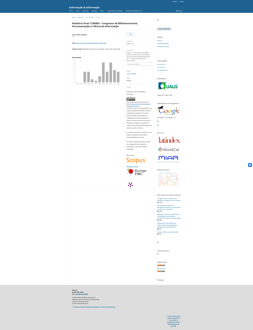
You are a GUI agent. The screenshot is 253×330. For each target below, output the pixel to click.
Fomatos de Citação (134, 64)
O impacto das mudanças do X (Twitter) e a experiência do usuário (169, 199)
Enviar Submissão (164, 29)
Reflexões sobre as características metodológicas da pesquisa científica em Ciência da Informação (169, 216)
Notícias (94, 11)
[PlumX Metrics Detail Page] (130, 185)
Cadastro (174, 1)
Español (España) (162, 43)
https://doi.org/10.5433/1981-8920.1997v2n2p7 (91, 43)
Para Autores (161, 67)
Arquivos (85, 11)
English (159, 40)
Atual (77, 11)
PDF (130, 34)
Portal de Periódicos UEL (134, 11)
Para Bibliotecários (162, 70)
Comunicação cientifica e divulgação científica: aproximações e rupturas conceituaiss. (169, 207)
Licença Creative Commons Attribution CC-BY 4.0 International (94, 307)
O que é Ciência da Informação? (167, 232)
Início (71, 11)
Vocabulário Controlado (115, 11)
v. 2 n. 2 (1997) (89, 17)
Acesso (182, 1)
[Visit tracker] (158, 243)
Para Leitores (161, 64)
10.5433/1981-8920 (81, 294)
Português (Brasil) (163, 46)
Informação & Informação (84, 7)
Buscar (179, 11)
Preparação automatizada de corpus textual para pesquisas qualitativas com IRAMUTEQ (167, 225)
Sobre (102, 11)
